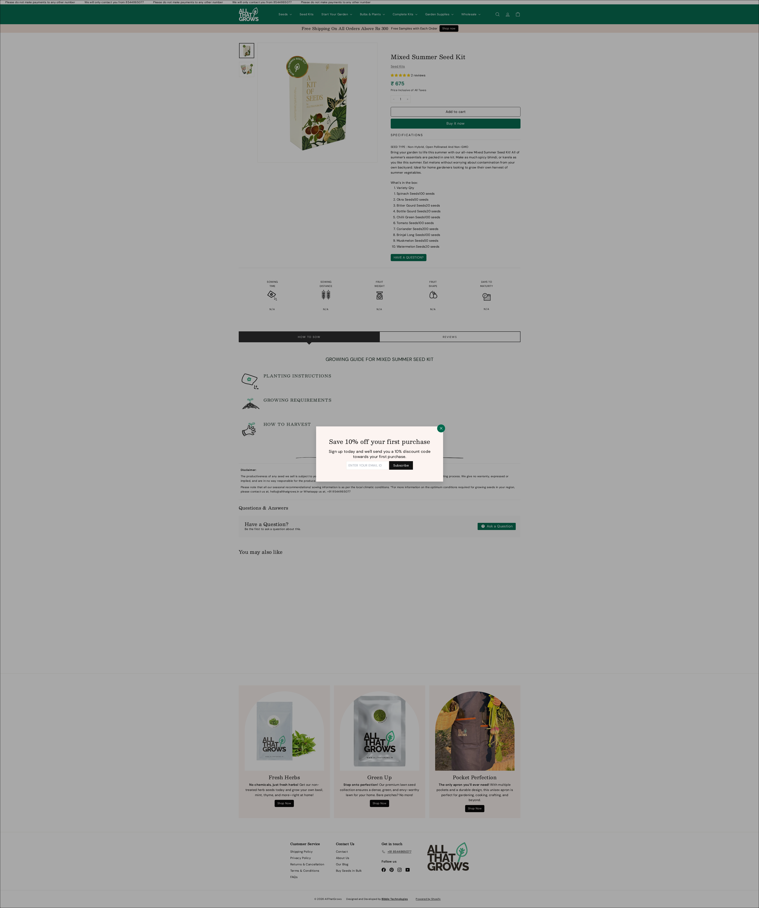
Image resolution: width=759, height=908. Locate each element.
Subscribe (401, 465)
